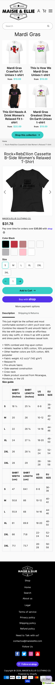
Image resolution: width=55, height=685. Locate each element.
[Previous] (5, 192)
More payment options (27, 306)
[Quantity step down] (5, 281)
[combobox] (23, 26)
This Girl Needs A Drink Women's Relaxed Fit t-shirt (14, 117)
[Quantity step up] (19, 281)
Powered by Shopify (27, 674)
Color (8, 238)
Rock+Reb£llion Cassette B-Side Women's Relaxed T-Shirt (28, 145)
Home (4, 141)
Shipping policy (27, 623)
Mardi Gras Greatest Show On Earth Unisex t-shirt (41, 117)
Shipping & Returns (28, 313)
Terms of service (27, 611)
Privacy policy (27, 617)
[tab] (10, 314)
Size (4, 259)
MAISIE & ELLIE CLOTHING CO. (16, 218)
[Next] (50, 192)
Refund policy (27, 628)
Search (27, 592)
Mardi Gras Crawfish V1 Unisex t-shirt (14, 71)
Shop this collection (26, 135)
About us (27, 598)
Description (8, 313)
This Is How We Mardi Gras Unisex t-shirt (40, 71)
